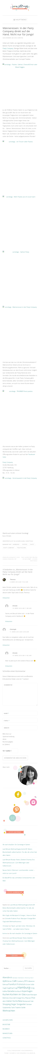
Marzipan (33, 995)
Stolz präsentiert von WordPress (20, 1050)
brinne (5, 933)
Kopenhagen (27, 991)
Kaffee (5, 991)
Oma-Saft (12, 998)
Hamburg (16, 544)
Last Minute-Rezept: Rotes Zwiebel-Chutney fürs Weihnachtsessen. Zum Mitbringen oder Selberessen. (19, 863)
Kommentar (8, 685)
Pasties (24, 544)
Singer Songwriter (18, 1004)
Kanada (10, 991)
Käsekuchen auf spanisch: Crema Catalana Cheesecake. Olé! (11, 558)
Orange (18, 998)
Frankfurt (12, 984)
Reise (20, 1001)
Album (31, 977)
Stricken (29, 1004)
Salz (32, 1001)
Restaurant (26, 1001)
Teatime (18, 1007)
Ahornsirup (27, 977)
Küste (28, 995)
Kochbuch (17, 991)
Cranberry (20, 981)
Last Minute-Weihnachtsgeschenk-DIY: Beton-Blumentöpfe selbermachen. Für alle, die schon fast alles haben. (20, 852)
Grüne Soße (30, 984)
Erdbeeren (31, 981)
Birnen (9, 981)
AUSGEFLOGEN (20, 541)
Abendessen (15, 977)
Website (6, 728)
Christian (5, 926)
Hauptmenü (21, 20)
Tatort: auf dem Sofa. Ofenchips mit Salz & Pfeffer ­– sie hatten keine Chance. (29, 559)
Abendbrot (7, 977)
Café (14, 980)
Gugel (5, 988)
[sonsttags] (20, 11)
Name (6, 713)
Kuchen (6, 994)
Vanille (23, 1007)
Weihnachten (9, 1010)
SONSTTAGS (29, 541)
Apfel (5, 981)
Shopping (7, 1004)
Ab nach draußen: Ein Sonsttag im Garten (16, 844)
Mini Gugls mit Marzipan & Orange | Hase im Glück (19, 915)
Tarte (13, 1007)
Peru (23, 998)
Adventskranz (21, 977)
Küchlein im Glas (18, 994)
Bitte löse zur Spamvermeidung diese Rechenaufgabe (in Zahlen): (8, 739)
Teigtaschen (21, 548)
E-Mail (6, 720)
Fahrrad (5, 984)
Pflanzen (28, 998)
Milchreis (6, 998)
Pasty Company (8, 48)
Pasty (32, 544)
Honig (32, 988)
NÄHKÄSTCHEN (7, 1033)
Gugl (15, 988)
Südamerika (7, 1007)
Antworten (6, 598)
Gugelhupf (10, 988)
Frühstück (21, 984)
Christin (20, 38)
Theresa (12, 579)
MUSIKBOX (6, 1029)
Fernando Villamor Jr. (27, 1053)
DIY (25, 981)
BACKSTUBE (6, 1024)
